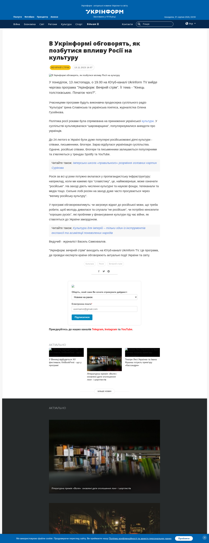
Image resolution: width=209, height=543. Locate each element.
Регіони (52, 24)
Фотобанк (29, 16)
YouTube (126, 329)
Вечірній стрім (115, 264)
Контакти (127, 24)
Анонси (54, 16)
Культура (66, 24)
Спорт (79, 24)
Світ (42, 24)
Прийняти (184, 538)
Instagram (111, 329)
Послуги (17, 16)
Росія (101, 264)
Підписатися (82, 317)
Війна (16, 24)
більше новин (104, 391)
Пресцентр (42, 16)
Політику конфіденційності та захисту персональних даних (140, 538)
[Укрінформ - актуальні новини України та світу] (104, 11)
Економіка (30, 24)
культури (148, 121)
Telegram (97, 329)
